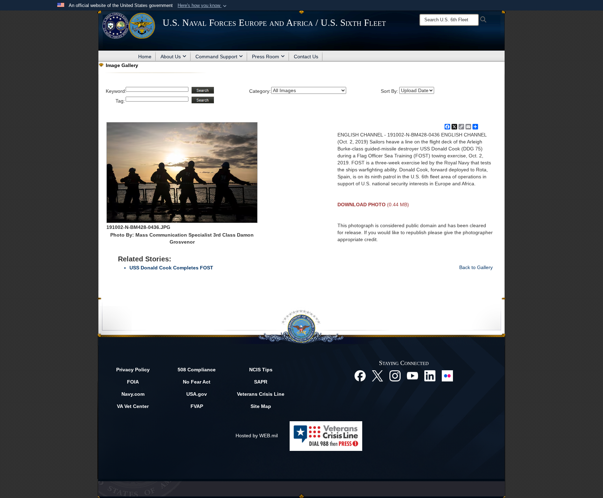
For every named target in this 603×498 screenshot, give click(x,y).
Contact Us (306, 56)
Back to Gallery (476, 267)
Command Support (216, 56)
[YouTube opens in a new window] (412, 375)
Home (144, 56)
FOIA (133, 382)
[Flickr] (447, 375)
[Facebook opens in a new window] (360, 375)
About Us (171, 56)
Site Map (261, 406)
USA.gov (196, 394)
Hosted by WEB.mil (257, 435)
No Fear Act (196, 382)
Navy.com (132, 394)
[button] (203, 5)
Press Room (265, 56)
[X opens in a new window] (377, 375)
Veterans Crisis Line (260, 394)
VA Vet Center (133, 406)
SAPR (260, 382)
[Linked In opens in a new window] (430, 375)
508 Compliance (197, 369)
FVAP (197, 406)
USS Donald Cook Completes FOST (171, 267)
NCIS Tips (261, 369)
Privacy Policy (133, 369)
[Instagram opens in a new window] (395, 375)
